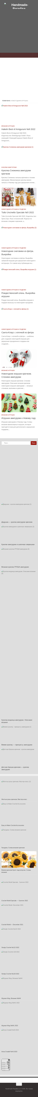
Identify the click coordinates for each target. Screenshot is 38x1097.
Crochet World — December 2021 (12, 924)
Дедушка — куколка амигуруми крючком (16, 522)
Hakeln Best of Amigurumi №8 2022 (18, 129)
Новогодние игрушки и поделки (13, 209)
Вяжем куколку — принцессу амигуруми (16, 745)
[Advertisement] (19, 35)
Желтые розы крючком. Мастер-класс (14, 799)
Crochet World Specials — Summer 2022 (14, 900)
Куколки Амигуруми (9, 167)
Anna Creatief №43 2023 (9, 1051)
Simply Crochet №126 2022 (10, 974)
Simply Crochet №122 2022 (10, 947)
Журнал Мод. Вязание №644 (11, 998)
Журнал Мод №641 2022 (9, 1025)
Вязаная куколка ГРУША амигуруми (15, 567)
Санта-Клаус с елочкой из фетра (17, 332)
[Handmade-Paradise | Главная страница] (19, 6)
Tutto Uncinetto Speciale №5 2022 (17, 212)
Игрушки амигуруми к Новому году (18, 418)
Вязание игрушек (8, 126)
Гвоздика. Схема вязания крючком (13, 847)
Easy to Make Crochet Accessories (12, 825)
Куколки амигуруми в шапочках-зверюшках (18, 544)
